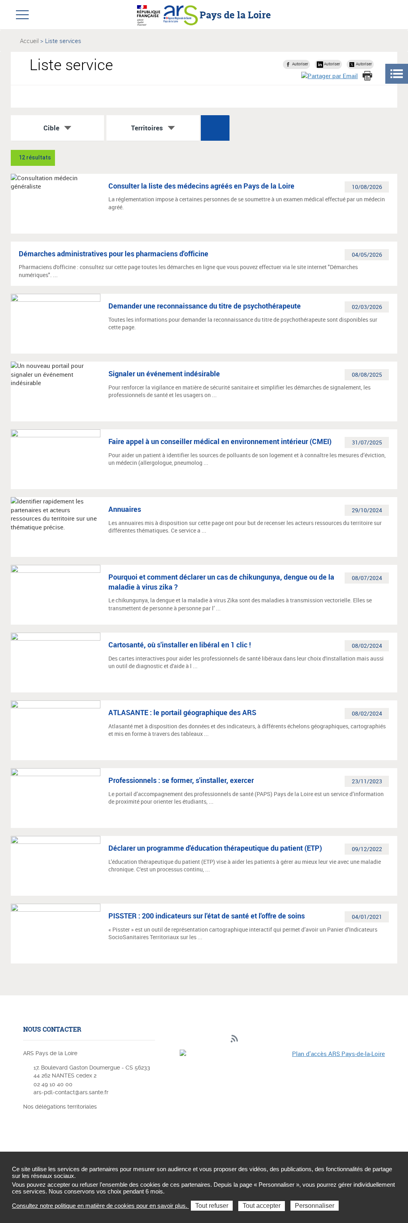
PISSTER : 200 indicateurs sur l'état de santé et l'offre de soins (206, 915)
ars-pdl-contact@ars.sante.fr (70, 1092)
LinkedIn (197, 1039)
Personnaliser (314, 1205)
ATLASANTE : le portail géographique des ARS (182, 712)
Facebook (185, 1039)
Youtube (222, 1039)
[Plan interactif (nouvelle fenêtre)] (282, 1098)
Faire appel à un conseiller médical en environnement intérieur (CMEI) (220, 441)
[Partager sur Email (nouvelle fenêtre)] (329, 75)
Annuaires (124, 509)
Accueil (29, 41)
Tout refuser (211, 1205)
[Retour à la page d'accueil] (180, 14)
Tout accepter (261, 1205)
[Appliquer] (215, 128)
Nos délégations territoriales (60, 1106)
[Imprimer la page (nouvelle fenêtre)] (367, 76)
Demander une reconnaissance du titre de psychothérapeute (204, 306)
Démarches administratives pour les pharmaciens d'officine (113, 253)
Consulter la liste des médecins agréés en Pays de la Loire (201, 186)
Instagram (209, 1039)
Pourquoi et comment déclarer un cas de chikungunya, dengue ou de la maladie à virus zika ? (221, 581)
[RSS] (234, 1039)
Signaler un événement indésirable (164, 373)
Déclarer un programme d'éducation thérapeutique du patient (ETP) (215, 848)
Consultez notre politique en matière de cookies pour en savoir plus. (100, 1205)
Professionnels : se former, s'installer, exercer (181, 780)
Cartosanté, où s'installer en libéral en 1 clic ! (179, 644)
